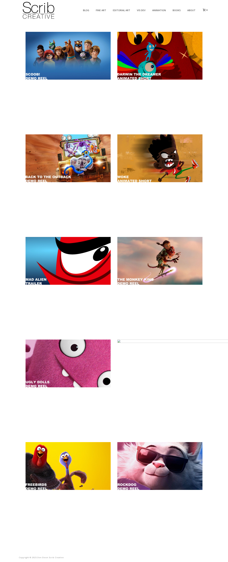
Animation (159, 10)
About (191, 10)
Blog (86, 10)
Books (177, 10)
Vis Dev (141, 10)
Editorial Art (121, 10)
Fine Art (101, 10)
